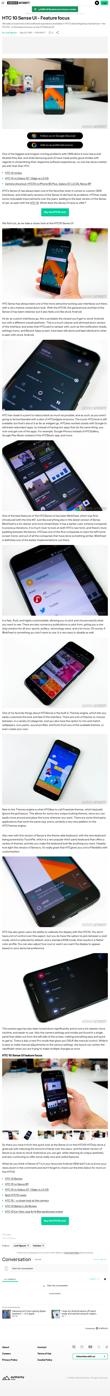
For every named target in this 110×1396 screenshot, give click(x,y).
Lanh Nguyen (11, 32)
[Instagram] (81, 1346)
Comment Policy (71, 1252)
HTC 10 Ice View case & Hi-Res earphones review (34, 1211)
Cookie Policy (44, 1359)
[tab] (10, 1279)
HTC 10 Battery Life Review (21, 1206)
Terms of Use (44, 1353)
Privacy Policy (9, 1359)
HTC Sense (11, 1238)
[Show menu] (3, 3)
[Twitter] (99, 1346)
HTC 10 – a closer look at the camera (27, 1200)
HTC (4, 1238)
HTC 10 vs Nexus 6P (17, 1184)
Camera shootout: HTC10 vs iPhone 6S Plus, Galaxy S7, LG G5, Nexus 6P (48, 183)
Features (6, 1235)
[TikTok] (106, 1346)
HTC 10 (34, 202)
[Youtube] (90, 1346)
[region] (55, 1293)
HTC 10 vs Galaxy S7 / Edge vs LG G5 (27, 178)
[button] (55, 3)
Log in (96, 1259)
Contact (42, 1347)
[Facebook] (74, 1346)
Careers (6, 1353)
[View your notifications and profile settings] (105, 1279)
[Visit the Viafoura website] (102, 1328)
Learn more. (80, 14)
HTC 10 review (13, 172)
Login (104, 3)
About (5, 1347)
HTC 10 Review (13, 1178)
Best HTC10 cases (15, 1195)
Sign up (103, 1259)
